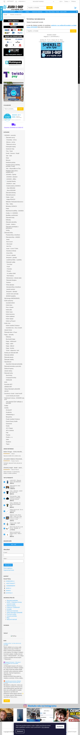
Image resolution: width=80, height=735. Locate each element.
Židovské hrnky (10, 217)
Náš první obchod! (12, 619)
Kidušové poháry (10, 162)
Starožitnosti (7, 361)
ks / (13, 544)
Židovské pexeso (10, 195)
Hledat (49, 7)
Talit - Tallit (9, 155)
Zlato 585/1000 (11, 188)
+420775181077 (10, 583)
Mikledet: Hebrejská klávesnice (14, 201)
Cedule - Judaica (10, 224)
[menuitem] (9, 12)
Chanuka (9, 269)
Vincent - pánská (11, 255)
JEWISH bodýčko (11, 296)
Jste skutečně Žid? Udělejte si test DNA (14, 402)
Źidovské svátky (10, 262)
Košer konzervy (10, 314)
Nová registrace (8, 568)
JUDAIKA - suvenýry (10, 135)
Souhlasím (60, 726)
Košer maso (9, 312)
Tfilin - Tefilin (9, 204)
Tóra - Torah (9, 151)
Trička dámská (10, 284)
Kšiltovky (8, 337)
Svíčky (8, 230)
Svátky (6, 405)
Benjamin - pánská (11, 257)
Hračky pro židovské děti (11, 352)
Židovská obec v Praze (10, 332)
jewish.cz (8, 588)
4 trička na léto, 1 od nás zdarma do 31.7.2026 (12, 644)
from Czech (9, 241)
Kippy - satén (9, 343)
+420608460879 (10, 585)
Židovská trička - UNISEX (13, 237)
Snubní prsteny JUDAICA (13, 186)
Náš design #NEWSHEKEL (12, 298)
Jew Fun (8, 246)
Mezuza (8, 160)
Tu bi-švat (9, 264)
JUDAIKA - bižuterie (11, 177)
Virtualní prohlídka (12, 616)
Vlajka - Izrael (10, 197)
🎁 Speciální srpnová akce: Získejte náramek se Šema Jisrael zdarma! (12, 681)
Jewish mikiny (8, 371)
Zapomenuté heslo (9, 570)
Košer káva (9, 305)
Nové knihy (9, 375)
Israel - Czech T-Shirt (12, 248)
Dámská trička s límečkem (13, 287)
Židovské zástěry (9, 359)
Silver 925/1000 (11, 190)
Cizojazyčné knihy (11, 377)
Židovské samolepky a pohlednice (12, 227)
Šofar (7, 158)
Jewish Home (8, 330)
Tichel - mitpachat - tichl (12, 350)
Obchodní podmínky (38, 1)
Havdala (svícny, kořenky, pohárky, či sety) (13, 165)
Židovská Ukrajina (11, 280)
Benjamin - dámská (11, 291)
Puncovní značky (11, 614)
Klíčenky (8, 219)
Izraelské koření (10, 303)
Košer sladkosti (10, 316)
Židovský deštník (9, 355)
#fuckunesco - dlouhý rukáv (13, 278)
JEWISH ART (8, 386)
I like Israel (9, 244)
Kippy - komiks (10, 348)
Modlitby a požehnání (12, 215)
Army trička (9, 253)
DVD (5, 382)
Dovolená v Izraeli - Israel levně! (13, 393)
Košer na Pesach (10, 321)
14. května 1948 (11, 273)
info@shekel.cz (10, 581)
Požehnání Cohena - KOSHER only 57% (14, 398)
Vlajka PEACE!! (10, 199)
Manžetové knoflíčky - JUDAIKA (15, 210)
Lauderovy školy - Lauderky (14, 259)
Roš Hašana (10, 275)
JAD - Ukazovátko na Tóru (13, 168)
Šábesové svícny (11, 144)
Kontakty (9, 609)
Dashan (8, 282)
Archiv (7, 700)
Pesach (9, 271)
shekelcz (8, 590)
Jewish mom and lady (12, 293)
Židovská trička (8, 232)
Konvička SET (8, 384)
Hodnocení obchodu (12, 611)
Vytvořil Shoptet (72, 731)
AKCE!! (6, 391)
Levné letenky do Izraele (12, 395)
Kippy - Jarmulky (9, 334)
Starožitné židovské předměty (14, 364)
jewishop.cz (9, 593)
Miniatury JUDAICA (11, 206)
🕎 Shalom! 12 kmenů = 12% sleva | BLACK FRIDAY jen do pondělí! (12, 663)
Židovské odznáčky (11, 222)
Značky (6, 407)
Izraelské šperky (11, 181)
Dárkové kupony (8, 368)
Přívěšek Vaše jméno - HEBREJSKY (12, 171)
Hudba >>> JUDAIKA (12, 213)
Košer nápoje (9, 318)
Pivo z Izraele (9, 307)
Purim (8, 266)
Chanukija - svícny (11, 139)
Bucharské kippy (10, 339)
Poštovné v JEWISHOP (13, 607)
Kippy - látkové (10, 346)
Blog (8, 617)
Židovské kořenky (11, 192)
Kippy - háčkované (11, 341)
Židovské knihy (8, 373)
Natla (7, 208)
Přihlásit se (8, 565)
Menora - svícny (10, 142)
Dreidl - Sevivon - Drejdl (12, 153)
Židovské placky (8, 357)
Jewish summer (10, 289)
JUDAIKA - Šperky (11, 174)
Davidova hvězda (11, 250)
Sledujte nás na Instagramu (42, 705)
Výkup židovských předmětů (12, 389)
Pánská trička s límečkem (13, 235)
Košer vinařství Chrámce (13, 325)
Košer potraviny (8, 300)
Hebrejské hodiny (11, 146)
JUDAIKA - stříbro (11, 179)
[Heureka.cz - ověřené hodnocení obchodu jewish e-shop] (14, 117)
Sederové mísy (10, 149)
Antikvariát (9, 380)
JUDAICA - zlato (10, 183)
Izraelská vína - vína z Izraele (14, 327)
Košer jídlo (9, 309)
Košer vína (7, 323)
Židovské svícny (10, 137)
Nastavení (20, 731)
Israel (7, 239)
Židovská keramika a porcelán (12, 366)
